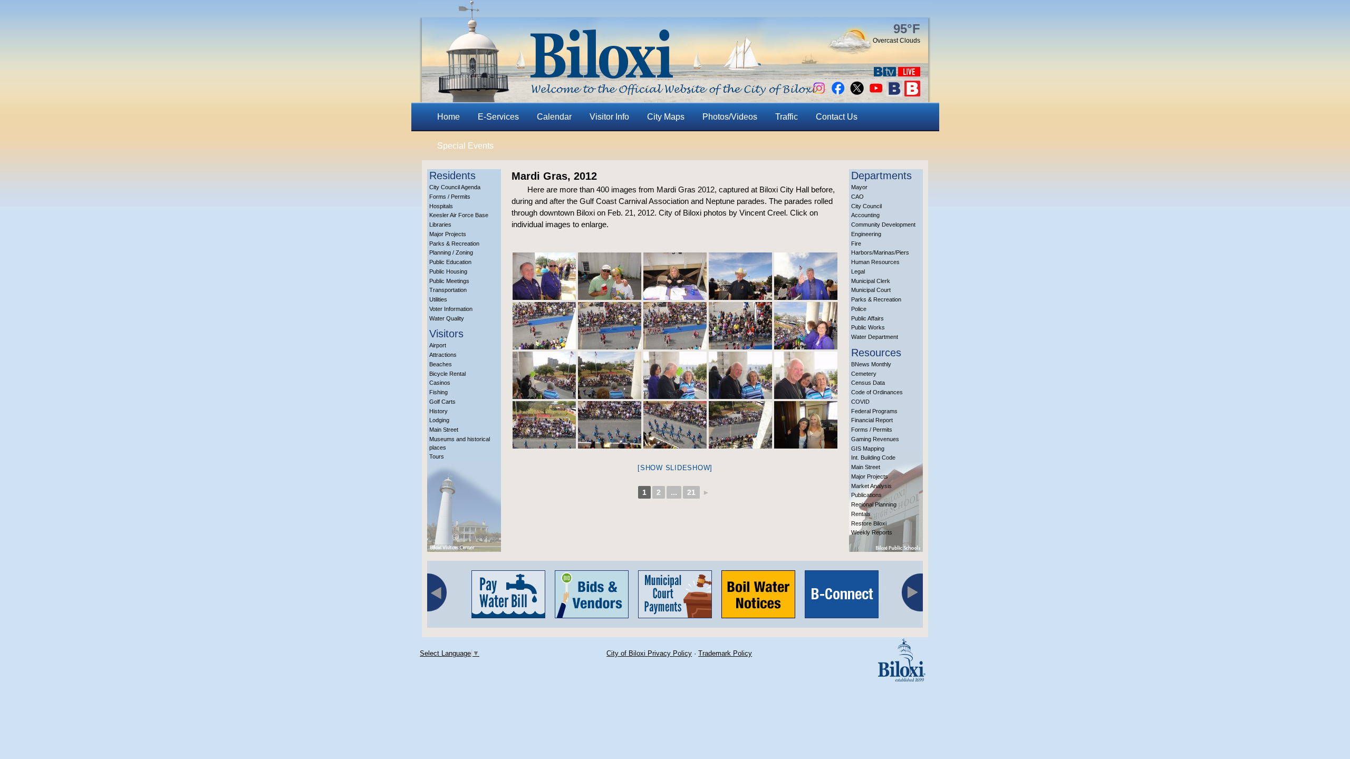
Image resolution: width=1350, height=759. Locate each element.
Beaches (440, 364)
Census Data (868, 383)
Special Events (465, 145)
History (438, 411)
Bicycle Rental (447, 374)
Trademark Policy (725, 653)
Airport (437, 345)
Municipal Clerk (870, 281)
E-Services (498, 116)
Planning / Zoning (451, 252)
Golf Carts (442, 401)
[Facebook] (838, 93)
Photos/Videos (729, 116)
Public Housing (448, 271)
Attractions (443, 355)
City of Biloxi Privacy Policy (649, 653)
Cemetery (863, 374)
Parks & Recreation (454, 243)
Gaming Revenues (875, 439)
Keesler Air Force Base (458, 215)
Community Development (883, 224)
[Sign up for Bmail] (894, 93)
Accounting (865, 215)
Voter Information (450, 309)
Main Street (443, 429)
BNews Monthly (871, 364)
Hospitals (441, 206)
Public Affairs (867, 318)
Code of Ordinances (877, 392)
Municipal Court (871, 290)
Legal (858, 271)
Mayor (859, 187)
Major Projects (447, 234)
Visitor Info (609, 116)
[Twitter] (856, 93)
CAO (857, 196)
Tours (436, 456)
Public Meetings (449, 281)
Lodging (439, 420)
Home (448, 116)
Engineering (866, 234)
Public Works (868, 327)
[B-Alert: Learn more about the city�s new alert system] (912, 93)
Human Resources (875, 262)
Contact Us (836, 116)
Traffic (786, 116)
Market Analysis (871, 486)
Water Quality (446, 318)
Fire (856, 243)
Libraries (440, 224)
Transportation (448, 290)
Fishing (438, 392)
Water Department (874, 337)
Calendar (554, 116)
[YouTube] (875, 93)
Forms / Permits (449, 196)
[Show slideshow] (675, 468)
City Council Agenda (454, 187)
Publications (866, 495)
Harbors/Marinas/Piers (880, 252)
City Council (866, 206)
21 (691, 492)
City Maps (665, 116)
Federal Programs (874, 411)
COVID (860, 401)
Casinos (439, 383)
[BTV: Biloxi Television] (885, 73)
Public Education (450, 262)
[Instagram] (819, 93)
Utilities (438, 299)
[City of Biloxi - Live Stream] (909, 73)
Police (858, 309)
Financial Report (872, 420)
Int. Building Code (873, 457)
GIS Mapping (867, 448)
